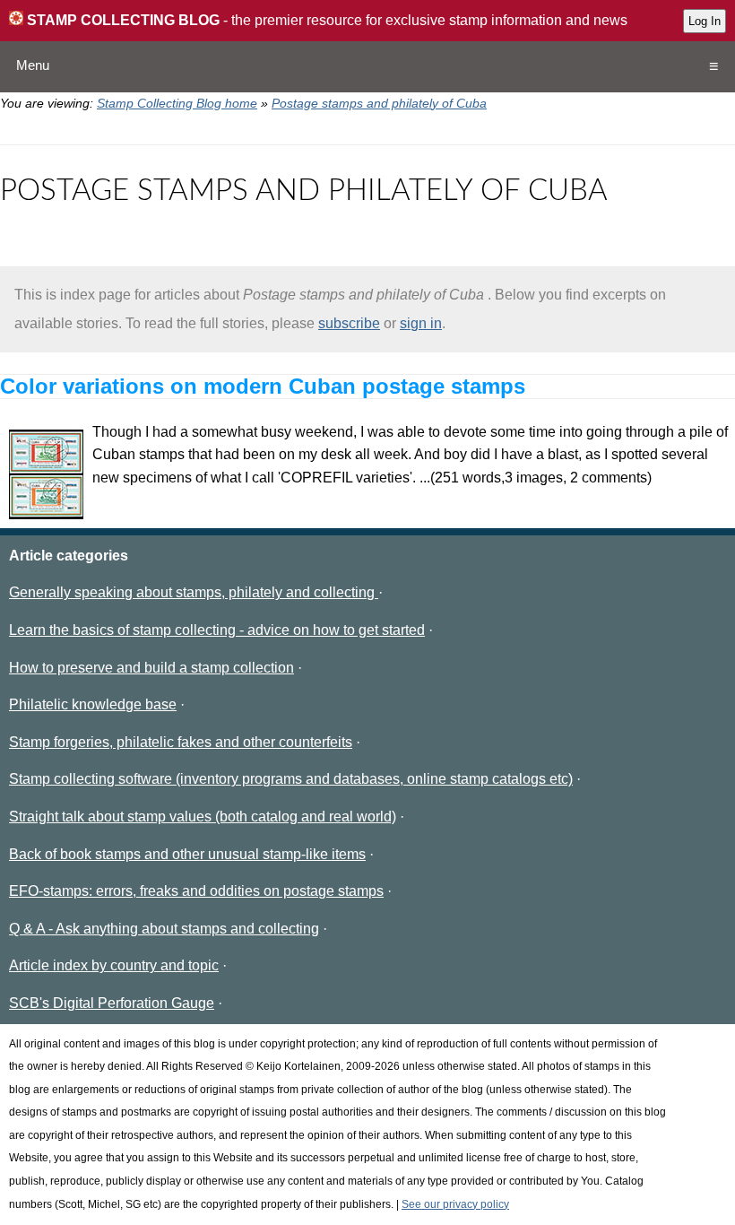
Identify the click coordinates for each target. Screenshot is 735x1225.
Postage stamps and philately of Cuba (379, 103)
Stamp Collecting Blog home (177, 103)
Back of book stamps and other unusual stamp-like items (187, 854)
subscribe (349, 323)
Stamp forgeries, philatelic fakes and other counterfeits (180, 742)
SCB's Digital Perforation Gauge (111, 1003)
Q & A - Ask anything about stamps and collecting (164, 928)
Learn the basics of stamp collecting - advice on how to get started (217, 630)
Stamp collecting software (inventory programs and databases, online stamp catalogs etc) (291, 778)
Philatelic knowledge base (93, 704)
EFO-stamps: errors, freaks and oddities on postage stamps (196, 891)
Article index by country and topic (114, 965)
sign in (421, 323)
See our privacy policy (455, 1204)
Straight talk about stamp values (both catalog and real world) (202, 816)
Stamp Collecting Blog (121, 20)
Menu (32, 65)
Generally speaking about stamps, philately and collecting (193, 592)
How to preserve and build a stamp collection (151, 667)
